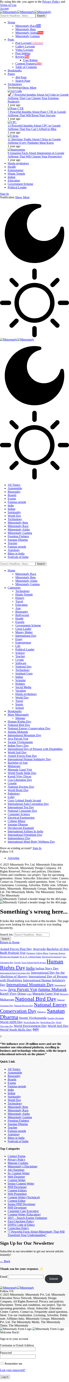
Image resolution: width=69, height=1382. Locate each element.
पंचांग (36, 1029)
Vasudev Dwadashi (55, 1018)
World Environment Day (30, 1026)
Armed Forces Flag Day (16, 949)
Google (17, 963)
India (30, 968)
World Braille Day (31, 1022)
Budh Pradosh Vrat (12, 953)
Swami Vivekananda (33, 1018)
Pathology (41, 1012)
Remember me (13, 1363)
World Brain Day (47, 1022)
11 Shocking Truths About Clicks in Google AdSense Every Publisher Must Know (34, 141)
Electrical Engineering (52, 957)
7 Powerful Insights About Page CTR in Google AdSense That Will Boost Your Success (37, 113)
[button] (4, 8)
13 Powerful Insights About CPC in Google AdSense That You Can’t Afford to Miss (34, 127)
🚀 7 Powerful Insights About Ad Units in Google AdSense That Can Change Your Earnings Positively (38, 98)
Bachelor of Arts (58, 949)
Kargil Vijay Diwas (13, 993)
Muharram (7, 999)
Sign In (37, 848)
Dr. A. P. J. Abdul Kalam (30, 957)
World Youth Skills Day (16, 1029)
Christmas (30, 953)
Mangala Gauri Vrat (45, 993)
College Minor (42, 953)
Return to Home (10, 942)
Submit (53, 1278)
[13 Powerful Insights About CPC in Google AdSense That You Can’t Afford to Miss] (12, 122)
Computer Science (57, 953)
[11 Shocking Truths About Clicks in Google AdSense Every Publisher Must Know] (13, 135)
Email (3, 1276)
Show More (22, 197)
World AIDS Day (11, 1022)
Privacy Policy (51, 1)
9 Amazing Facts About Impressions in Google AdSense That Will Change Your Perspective (36, 154)
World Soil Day (58, 1026)
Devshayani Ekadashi (9, 957)
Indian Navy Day (47, 968)
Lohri (29, 994)
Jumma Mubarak (52, 989)
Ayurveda (39, 949)
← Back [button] (5, 1261)
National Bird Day (35, 999)
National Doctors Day (23, 1006)
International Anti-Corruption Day (15, 973)
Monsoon (64, 994)
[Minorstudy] (25, 12)
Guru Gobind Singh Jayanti (33, 963)
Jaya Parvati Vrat (22, 989)
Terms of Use (8, 5)
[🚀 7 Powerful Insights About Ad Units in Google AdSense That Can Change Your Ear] (15, 91)
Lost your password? (12, 1370)
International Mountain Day (30, 984)
